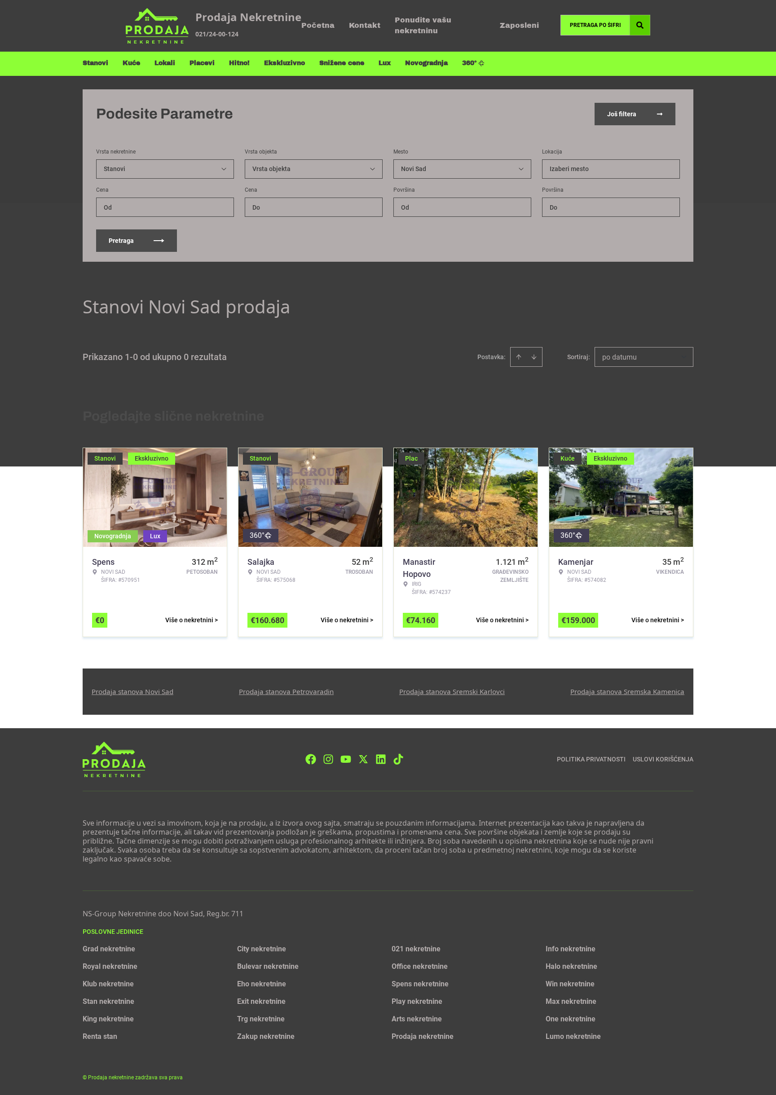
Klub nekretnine (108, 984)
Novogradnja (426, 63)
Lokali (164, 63)
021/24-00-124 (216, 34)
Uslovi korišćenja (663, 759)
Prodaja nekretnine (423, 1036)
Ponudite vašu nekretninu (423, 25)
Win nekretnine (570, 984)
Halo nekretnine (571, 966)
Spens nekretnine (420, 984)
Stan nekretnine (108, 1001)
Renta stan (100, 1036)
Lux (385, 63)
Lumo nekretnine (573, 1036)
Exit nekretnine (261, 1001)
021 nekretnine (416, 949)
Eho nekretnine (261, 984)
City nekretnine (261, 949)
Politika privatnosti (591, 759)
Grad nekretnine (109, 949)
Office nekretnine (420, 966)
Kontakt (364, 25)
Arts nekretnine (417, 1019)
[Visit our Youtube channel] (345, 759)
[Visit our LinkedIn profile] (380, 759)
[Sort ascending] (518, 357)
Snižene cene (341, 63)
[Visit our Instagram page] (328, 759)
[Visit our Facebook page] (310, 759)
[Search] (640, 25)
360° (469, 63)
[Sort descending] (534, 357)
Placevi (202, 63)
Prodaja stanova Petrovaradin (286, 691)
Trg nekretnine (261, 1019)
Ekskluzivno (284, 63)
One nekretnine (570, 1019)
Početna (318, 25)
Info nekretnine (570, 949)
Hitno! (239, 63)
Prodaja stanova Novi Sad (132, 691)
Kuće (131, 63)
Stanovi (95, 63)
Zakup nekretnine (266, 1036)
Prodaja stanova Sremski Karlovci (452, 691)
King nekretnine (108, 1019)
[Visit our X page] (363, 759)
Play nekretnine (417, 1001)
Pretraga (121, 240)
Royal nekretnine (110, 966)
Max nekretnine (571, 1001)
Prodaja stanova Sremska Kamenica (627, 691)
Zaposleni (519, 25)
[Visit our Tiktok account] (398, 759)
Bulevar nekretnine (268, 966)
